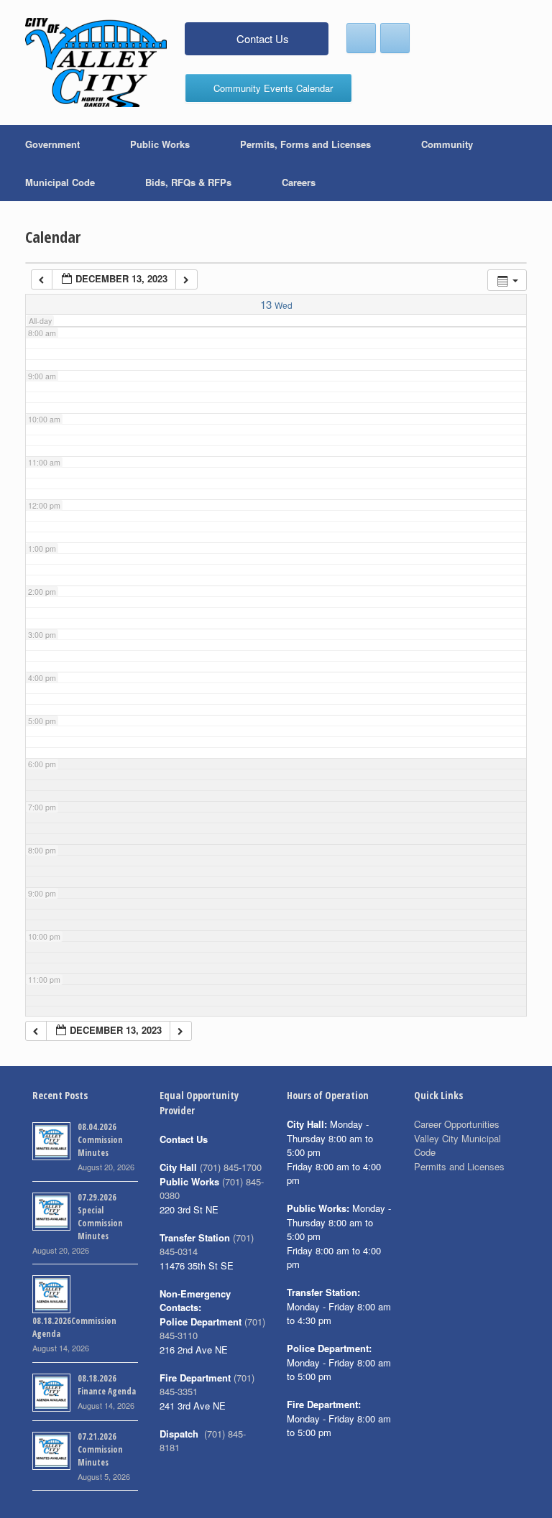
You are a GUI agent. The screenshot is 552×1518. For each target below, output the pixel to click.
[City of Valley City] (96, 62)
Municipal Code (60, 182)
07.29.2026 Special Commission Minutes (100, 1216)
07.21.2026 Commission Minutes (100, 1449)
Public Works (160, 144)
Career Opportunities (457, 1124)
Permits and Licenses (459, 1166)
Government (52, 144)
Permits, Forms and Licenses (305, 144)
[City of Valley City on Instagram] (395, 38)
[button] (531, 163)
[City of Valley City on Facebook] (361, 38)
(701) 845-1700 (231, 1167)
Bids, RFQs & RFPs (188, 182)
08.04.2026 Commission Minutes (100, 1140)
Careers (299, 182)
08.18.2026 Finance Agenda (107, 1384)
